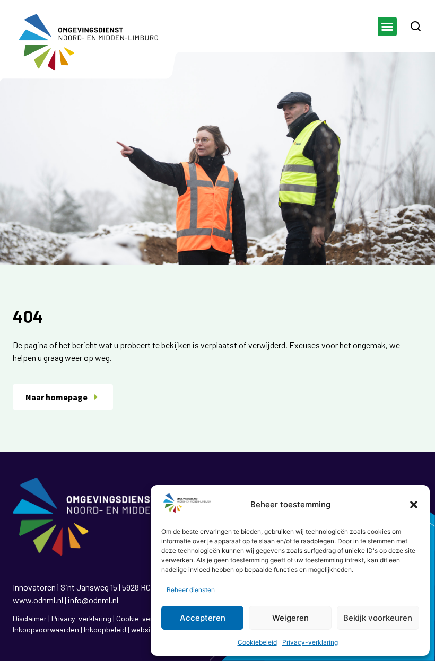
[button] (413, 504)
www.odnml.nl (38, 600)
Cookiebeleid (257, 642)
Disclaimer (30, 618)
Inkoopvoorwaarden (46, 629)
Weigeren (290, 618)
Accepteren (202, 618)
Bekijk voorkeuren (377, 618)
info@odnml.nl (93, 600)
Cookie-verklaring (145, 618)
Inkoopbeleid (105, 629)
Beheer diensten (191, 590)
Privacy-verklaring (310, 642)
